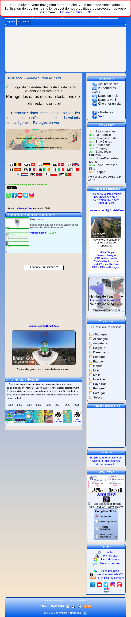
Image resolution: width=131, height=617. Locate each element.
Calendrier (23, 21)
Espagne (99, 356)
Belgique (99, 348)
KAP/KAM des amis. (106, 197)
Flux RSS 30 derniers (111, 577)
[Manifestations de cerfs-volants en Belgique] (14, 164)
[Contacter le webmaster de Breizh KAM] (80, 606)
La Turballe (103, 134)
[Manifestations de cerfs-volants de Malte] (73, 169)
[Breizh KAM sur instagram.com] (31, 195)
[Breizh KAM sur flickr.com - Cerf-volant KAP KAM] (106, 589)
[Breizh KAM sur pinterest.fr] (119, 584)
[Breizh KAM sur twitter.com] (25, 195)
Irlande (98, 366)
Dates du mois (108, 95)
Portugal (99, 393)
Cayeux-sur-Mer (107, 138)
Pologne (99, 388)
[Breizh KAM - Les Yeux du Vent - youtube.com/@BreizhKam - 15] (44, 349)
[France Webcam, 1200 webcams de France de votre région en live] (106, 295)
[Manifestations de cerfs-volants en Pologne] (51, 174)
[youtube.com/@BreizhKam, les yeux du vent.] (20, 195)
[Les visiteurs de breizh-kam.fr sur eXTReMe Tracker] (106, 505)
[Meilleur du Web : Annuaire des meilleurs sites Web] (97, 490)
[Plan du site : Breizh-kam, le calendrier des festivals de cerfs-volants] (74, 606)
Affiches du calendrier (23, 379)
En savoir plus (71, 12)
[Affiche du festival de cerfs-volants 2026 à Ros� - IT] (48, 416)
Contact (110, 551)
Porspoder (103, 145)
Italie (96, 370)
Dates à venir (107, 99)
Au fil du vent (106, 202)
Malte (97, 375)
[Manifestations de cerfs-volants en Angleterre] (73, 164)
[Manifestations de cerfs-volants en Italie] (58, 169)
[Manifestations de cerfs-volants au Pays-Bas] (22, 174)
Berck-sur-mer (105, 131)
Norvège (99, 379)
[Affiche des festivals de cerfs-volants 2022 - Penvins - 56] (10, 416)
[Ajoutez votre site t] (106, 494)
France (98, 361)
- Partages (105, 112)
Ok (88, 12)
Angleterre (100, 343)
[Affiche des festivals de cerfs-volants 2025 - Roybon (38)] (39, 416)
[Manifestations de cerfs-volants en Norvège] (36, 174)
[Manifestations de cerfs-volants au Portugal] (65, 174)
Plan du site (110, 555)
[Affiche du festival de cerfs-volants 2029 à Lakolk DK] (77, 416)
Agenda (11, 21)
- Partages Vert (28, 208)
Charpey (101, 148)
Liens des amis (110, 570)
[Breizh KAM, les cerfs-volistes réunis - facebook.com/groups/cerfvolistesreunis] (14, 195)
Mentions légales (110, 563)
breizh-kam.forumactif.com (106, 457)
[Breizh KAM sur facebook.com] (92, 584)
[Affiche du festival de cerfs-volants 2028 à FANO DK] (67, 416)
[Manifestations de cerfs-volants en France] (29, 169)
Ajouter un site (107, 84)
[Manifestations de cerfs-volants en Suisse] (29, 164)
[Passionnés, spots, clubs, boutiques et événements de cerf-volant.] (43, 139)
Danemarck (101, 352)
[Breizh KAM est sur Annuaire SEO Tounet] (115, 490)
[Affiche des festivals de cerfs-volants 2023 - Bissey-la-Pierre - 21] (20, 416)
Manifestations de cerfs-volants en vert (32, 214)
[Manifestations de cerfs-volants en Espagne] (14, 169)
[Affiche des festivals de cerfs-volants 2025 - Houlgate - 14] (29, 416)
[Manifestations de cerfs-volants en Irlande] (43, 169)
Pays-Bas (100, 384)
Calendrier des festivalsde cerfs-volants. (106, 462)
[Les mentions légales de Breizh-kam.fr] (68, 606)
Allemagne (100, 339)
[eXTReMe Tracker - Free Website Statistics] (106, 499)
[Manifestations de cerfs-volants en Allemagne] (43, 164)
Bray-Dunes (104, 141)
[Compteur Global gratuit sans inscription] (106, 524)
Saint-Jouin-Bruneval (100, 153)
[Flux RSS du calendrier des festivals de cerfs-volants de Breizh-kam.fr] (87, 606)
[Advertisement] (65, 49)
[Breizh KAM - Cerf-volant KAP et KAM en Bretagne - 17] (106, 226)
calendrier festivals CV (109, 574)
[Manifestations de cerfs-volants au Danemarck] (58, 164)
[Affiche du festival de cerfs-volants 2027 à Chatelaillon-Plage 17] (58, 416)
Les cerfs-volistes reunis (106, 193)
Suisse (98, 397)
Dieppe (100, 172)
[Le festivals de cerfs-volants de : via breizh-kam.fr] (43, 89)
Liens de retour (110, 559)
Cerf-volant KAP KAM (106, 200)
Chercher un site (109, 103)
